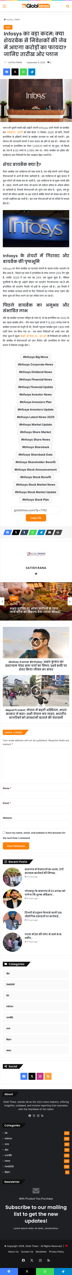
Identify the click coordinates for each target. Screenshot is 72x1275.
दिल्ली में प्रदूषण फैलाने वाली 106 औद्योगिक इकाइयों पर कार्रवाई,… (43, 914)
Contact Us (27, 1251)
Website (7, 817)
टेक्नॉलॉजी (9, 1166)
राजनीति (8, 1155)
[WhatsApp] (31, 532)
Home (9, 19)
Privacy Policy (56, 1251)
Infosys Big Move (36, 357)
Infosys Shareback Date (36, 454)
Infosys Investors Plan (36, 402)
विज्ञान (7, 1172)
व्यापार (17, 19)
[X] (15, 532)
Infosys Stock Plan (36, 499)
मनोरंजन (8, 1138)
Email (7, 803)
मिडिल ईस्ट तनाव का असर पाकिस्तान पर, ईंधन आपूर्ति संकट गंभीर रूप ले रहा (34, 611)
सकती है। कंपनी (15, 132)
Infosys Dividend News (36, 372)
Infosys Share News (36, 439)
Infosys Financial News (36, 379)
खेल (6, 1149)
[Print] (56, 532)
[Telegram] (40, 532)
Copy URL (36, 517)
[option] (36, 601)
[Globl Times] (36, 6)
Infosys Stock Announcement (36, 469)
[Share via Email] (48, 532)
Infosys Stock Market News (36, 484)
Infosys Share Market (36, 432)
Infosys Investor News (36, 394)
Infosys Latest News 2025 (36, 417)
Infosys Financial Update (36, 387)
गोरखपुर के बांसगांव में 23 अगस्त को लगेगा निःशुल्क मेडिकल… (45, 892)
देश (6, 1133)
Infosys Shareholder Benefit (36, 462)
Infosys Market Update (36, 424)
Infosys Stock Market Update (36, 492)
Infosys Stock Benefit (36, 477)
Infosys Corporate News (36, 364)
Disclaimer (41, 1251)
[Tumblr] (23, 532)
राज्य (7, 1144)
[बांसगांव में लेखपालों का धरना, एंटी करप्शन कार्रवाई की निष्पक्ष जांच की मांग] (12, 877)
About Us (13, 1251)
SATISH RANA (15, 62)
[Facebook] (6, 532)
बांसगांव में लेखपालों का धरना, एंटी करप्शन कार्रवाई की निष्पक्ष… (44, 871)
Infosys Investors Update (36, 409)
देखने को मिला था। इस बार (33, 336)
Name (7, 788)
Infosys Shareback (36, 447)
